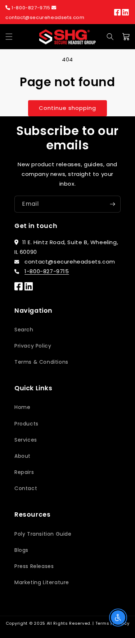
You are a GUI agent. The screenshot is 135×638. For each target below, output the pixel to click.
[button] (9, 37)
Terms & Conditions (41, 361)
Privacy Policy (32, 345)
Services (25, 439)
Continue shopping (67, 108)
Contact (25, 488)
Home (22, 407)
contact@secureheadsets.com (45, 17)
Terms (102, 623)
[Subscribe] (112, 204)
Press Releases (34, 566)
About (22, 456)
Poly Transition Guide (43, 533)
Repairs (24, 472)
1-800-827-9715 (31, 7)
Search (23, 329)
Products (26, 423)
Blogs (21, 550)
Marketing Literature (41, 582)
